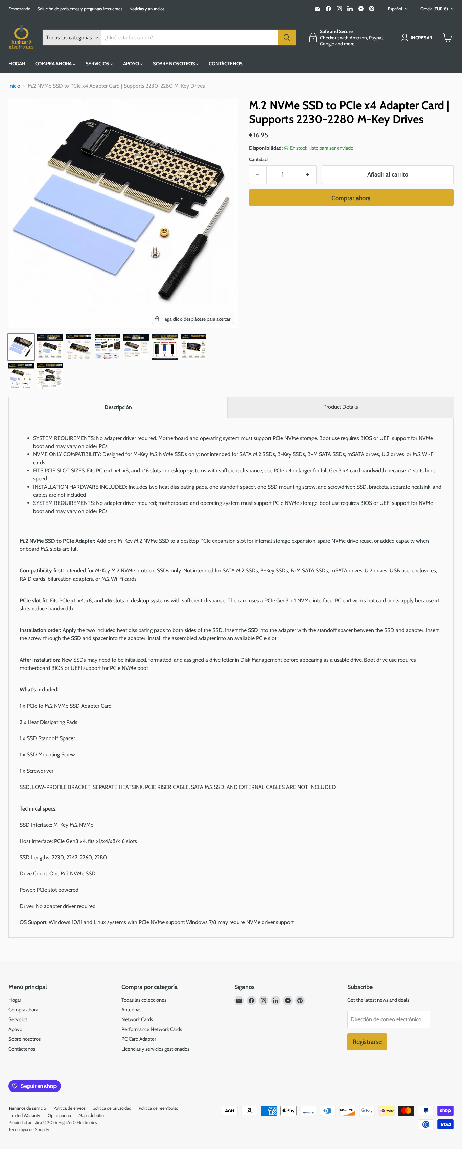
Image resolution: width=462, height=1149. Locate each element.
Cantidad (258, 159)
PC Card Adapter (138, 1039)
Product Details (340, 407)
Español (395, 8)
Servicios (98, 64)
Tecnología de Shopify (28, 1129)
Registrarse (367, 1042)
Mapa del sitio (91, 1115)
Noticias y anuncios (146, 8)
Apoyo (131, 64)
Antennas (131, 1010)
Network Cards (137, 1019)
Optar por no (59, 1115)
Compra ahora (54, 64)
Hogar (16, 64)
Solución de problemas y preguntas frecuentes (79, 8)
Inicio (14, 86)
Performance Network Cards (151, 1029)
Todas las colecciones (143, 1000)
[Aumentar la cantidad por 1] (308, 174)
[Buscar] (287, 37)
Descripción (118, 407)
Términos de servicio (27, 1108)
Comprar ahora (351, 198)
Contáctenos (226, 64)
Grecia (434, 8)
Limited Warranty (24, 1115)
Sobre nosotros (174, 64)
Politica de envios (69, 1108)
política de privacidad (112, 1108)
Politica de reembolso (158, 1108)
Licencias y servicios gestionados (155, 1049)
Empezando (19, 8)
